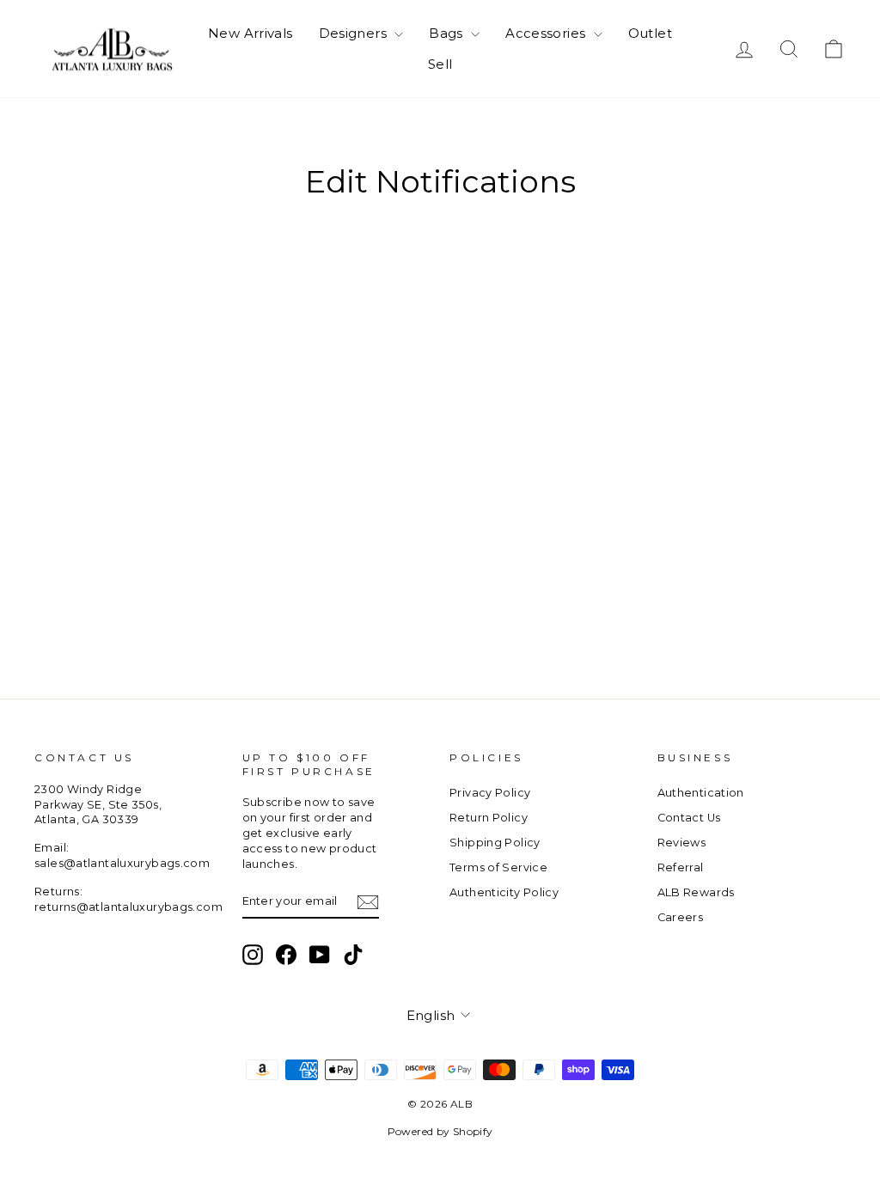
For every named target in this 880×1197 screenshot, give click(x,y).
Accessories (547, 33)
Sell (440, 64)
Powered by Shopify (440, 1131)
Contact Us (689, 817)
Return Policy (488, 817)
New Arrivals (250, 33)
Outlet (650, 33)
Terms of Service (498, 867)
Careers (680, 917)
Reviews (681, 842)
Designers (355, 33)
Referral (680, 867)
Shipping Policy (495, 842)
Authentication (700, 792)
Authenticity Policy (504, 892)
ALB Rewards (696, 892)
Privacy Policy (489, 792)
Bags (448, 33)
